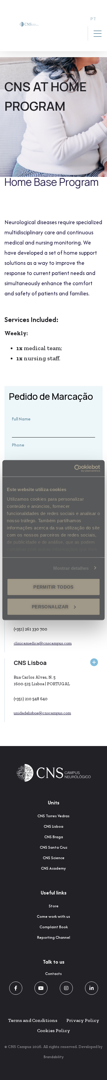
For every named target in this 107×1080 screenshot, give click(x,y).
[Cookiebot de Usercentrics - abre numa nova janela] (75, 468)
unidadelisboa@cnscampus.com (42, 713)
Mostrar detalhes (71, 567)
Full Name (21, 419)
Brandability (54, 1056)
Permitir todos (53, 587)
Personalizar (50, 606)
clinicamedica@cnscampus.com (43, 643)
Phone (18, 445)
